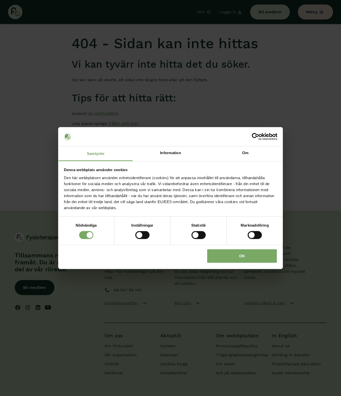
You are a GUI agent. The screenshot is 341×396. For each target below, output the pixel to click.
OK (242, 256)
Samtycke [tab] (95, 153)
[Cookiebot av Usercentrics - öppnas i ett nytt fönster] (255, 136)
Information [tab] (170, 153)
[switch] (142, 235)
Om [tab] (245, 153)
